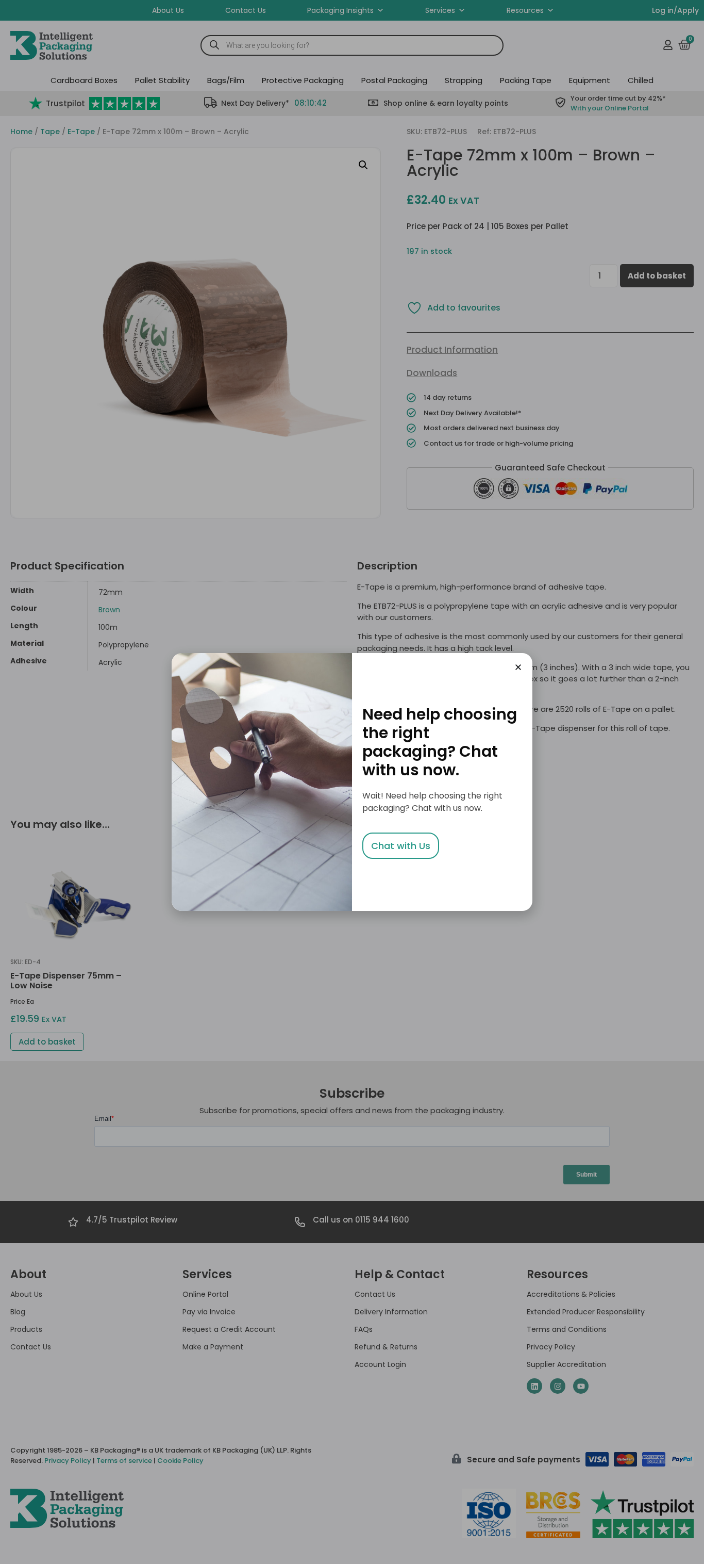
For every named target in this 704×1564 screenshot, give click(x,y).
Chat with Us (400, 845)
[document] (352, 782)
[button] (518, 667)
